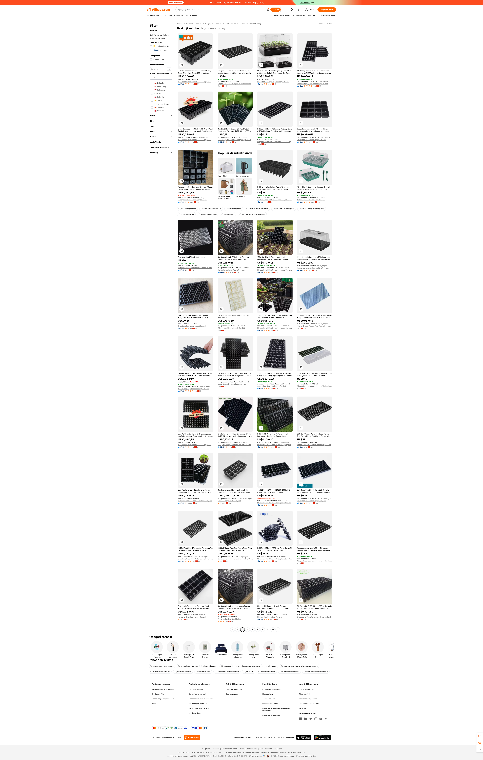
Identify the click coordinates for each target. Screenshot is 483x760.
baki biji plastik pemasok (161, 671)
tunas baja (250, 671)
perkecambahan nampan (212, 209)
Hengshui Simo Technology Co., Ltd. (192, 617)
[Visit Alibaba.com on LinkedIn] (305, 718)
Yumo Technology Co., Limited (229, 619)
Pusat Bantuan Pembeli (271, 689)
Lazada (241, 749)
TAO (261, 749)
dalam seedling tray (184, 671)
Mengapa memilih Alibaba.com (164, 689)
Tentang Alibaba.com (161, 684)
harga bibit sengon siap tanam (317, 671)
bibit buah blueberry (268, 671)
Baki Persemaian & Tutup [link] (251, 24)
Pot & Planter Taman (230, 24)
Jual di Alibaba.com (306, 689)
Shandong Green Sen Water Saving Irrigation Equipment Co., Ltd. (275, 445)
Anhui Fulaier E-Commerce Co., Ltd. (311, 200)
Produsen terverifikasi (234, 689)
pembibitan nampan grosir (284, 209)
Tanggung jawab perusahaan (163, 699)
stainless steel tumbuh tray (258, 209)
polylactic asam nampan (189, 666)
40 (273, 630)
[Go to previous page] (232, 629)
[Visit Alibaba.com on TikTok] (325, 718)
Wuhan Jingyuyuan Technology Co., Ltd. (312, 84)
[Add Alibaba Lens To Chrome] (192, 737)
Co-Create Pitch (158, 694)
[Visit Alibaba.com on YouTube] (320, 718)
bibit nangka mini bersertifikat (228, 671)
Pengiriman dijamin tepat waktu (201, 699)
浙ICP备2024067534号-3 (306, 756)
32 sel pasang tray (187, 214)
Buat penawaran (232, 694)
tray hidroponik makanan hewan (249, 666)
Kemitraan (303, 708)
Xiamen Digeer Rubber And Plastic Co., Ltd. (314, 326)
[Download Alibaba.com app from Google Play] (322, 737)
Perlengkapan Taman (211, 24)
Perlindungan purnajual (198, 704)
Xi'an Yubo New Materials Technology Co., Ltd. (195, 82)
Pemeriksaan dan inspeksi (199, 708)
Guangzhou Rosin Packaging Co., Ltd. (311, 140)
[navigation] (161, 327)
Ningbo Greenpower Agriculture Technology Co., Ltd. (235, 84)
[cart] (299, 10)
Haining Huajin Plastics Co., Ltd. (269, 617)
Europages (278, 749)
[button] (267, 9)
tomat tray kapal (204, 671)
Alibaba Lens (167, 737)
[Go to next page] (277, 629)
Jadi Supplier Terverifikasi (309, 704)
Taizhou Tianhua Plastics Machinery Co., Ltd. (274, 200)
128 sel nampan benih (188, 209)
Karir (154, 704)
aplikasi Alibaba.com (285, 737)
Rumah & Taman (192, 24)
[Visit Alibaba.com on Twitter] (310, 718)
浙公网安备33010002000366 (282, 756)
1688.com (215, 749)
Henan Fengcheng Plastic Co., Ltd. (231, 270)
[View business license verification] (264, 756)
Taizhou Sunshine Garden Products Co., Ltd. (195, 501)
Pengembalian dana (270, 704)
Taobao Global (251, 749)
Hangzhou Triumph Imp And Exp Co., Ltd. (273, 82)
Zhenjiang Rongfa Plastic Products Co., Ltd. (234, 445)
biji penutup (272, 666)
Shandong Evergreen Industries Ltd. (192, 326)
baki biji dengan (210, 666)
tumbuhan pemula (235, 209)
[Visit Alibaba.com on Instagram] (315, 718)
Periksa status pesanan (308, 699)
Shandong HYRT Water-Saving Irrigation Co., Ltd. (235, 140)
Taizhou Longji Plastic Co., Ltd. (229, 501)
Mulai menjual (304, 694)
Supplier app (245, 737)
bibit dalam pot (229, 214)
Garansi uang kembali (197, 694)
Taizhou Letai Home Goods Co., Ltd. (231, 328)
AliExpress (206, 749)
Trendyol (268, 749)
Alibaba (180, 24)
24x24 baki (227, 666)
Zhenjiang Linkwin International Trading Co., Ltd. (235, 559)
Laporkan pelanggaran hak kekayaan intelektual (276, 709)
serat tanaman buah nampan (163, 666)
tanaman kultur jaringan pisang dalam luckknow (301, 666)
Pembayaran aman (196, 689)
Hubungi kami (267, 694)
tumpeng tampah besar (290, 671)
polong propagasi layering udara (312, 209)
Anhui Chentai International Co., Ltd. (232, 384)
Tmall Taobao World (229, 749)
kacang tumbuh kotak (209, 214)
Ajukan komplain (268, 699)
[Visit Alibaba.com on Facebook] (300, 718)
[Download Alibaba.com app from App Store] (303, 737)
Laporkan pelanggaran (271, 715)
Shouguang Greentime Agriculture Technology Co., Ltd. (314, 617)
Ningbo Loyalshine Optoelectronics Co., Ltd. (274, 270)
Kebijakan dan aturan (197, 713)
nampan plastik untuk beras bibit (253, 214)
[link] (479, 736)
